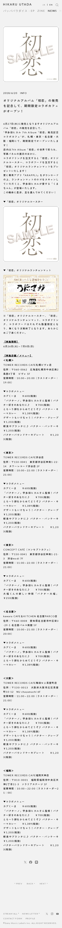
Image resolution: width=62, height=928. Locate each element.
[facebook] (30, 862)
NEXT (43, 883)
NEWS (52, 10)
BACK (30, 883)
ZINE (41, 10)
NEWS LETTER (30, 913)
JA (43, 5)
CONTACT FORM (12, 918)
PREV (19, 883)
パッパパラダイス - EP (19, 10)
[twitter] (25, 862)
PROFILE (31, 918)
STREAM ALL (10, 913)
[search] (57, 5)
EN (51, 5)
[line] (36, 862)
